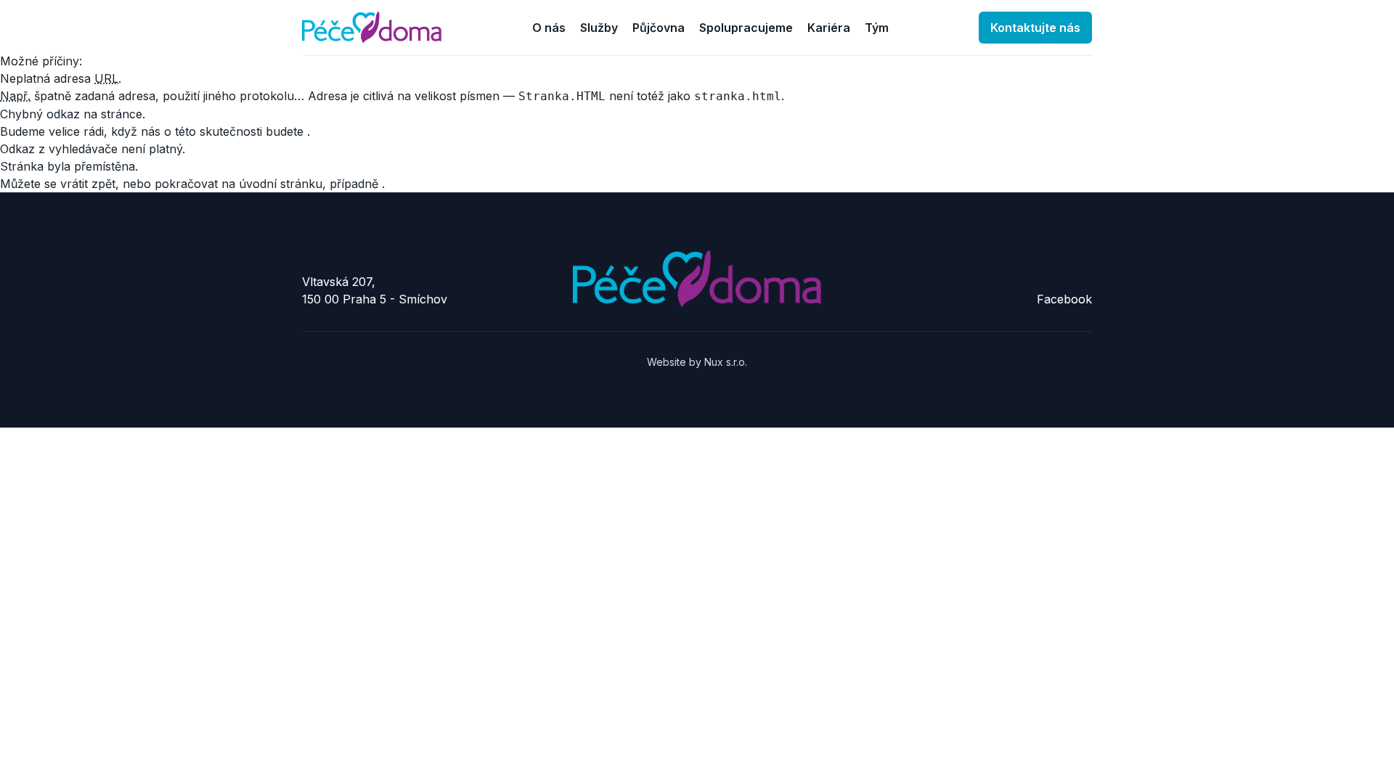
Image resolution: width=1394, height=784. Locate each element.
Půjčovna (658, 27)
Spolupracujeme (746, 27)
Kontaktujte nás (1035, 27)
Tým (877, 27)
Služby (599, 27)
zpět (103, 183)
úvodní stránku (280, 183)
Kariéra (828, 27)
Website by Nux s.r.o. (697, 362)
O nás (549, 27)
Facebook (1064, 299)
